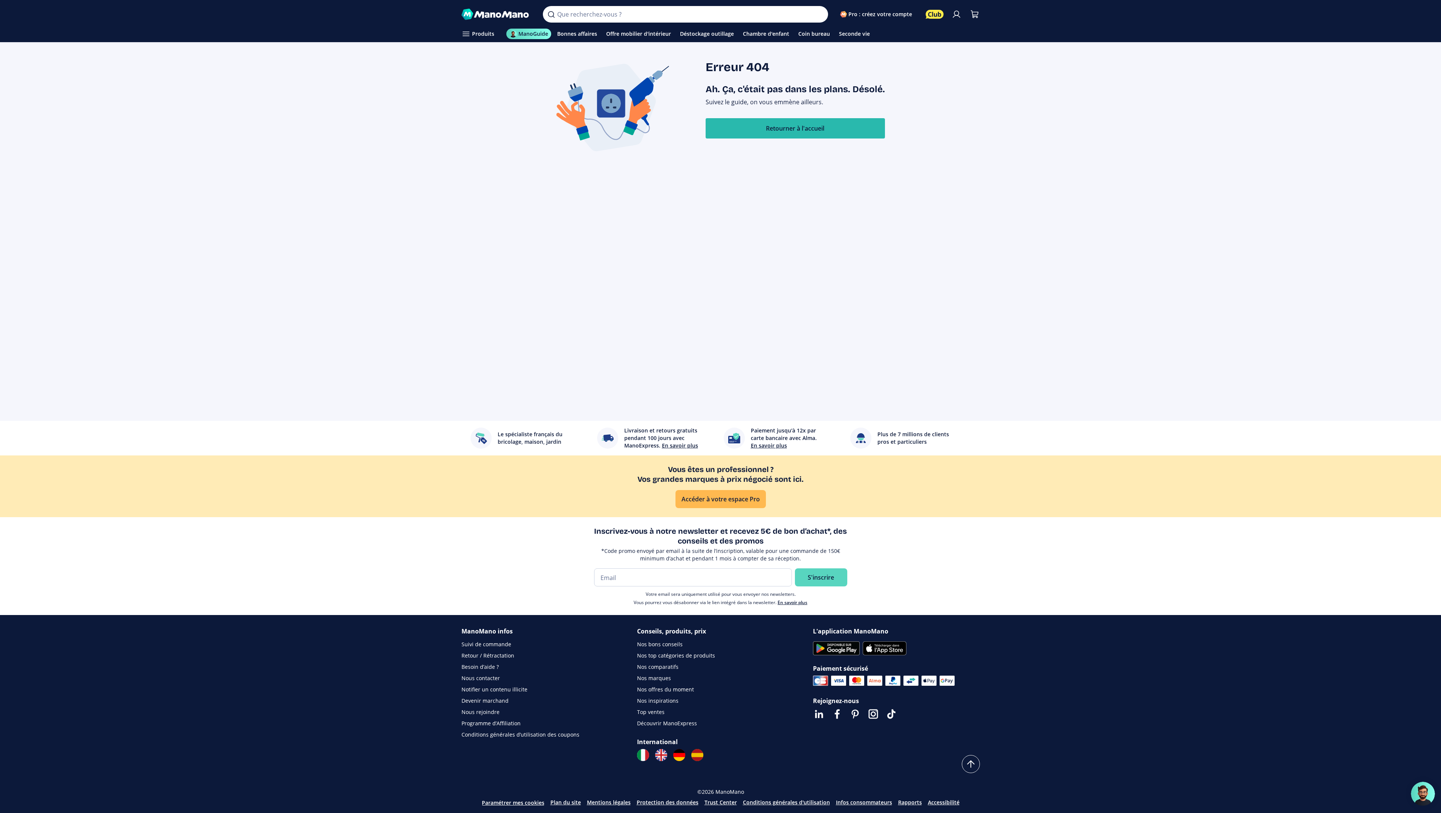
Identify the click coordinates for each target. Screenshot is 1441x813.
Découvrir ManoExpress (667, 723)
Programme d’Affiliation (491, 723)
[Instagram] (873, 714)
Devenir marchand (485, 700)
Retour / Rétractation (487, 655)
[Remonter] (971, 764)
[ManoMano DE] (679, 755)
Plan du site (565, 802)
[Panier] (974, 14)
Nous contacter (480, 678)
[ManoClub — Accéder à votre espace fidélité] (935, 14)
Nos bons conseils (660, 644)
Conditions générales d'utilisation (786, 802)
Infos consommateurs (864, 802)
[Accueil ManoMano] (496, 14)
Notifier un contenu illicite (494, 689)
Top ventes (651, 712)
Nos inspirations (657, 700)
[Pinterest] (855, 714)
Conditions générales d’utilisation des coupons (520, 734)
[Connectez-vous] (956, 14)
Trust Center (720, 802)
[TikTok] (891, 714)
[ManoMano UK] (661, 755)
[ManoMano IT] (643, 755)
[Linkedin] (819, 714)
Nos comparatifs (657, 666)
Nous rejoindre (480, 712)
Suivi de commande (486, 644)
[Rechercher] (551, 14)
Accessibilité (944, 802)
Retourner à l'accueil (795, 128)
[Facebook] (837, 714)
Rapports (910, 802)
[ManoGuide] (1423, 794)
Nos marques (654, 678)
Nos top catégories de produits (676, 655)
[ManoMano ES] (697, 755)
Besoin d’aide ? (480, 666)
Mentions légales (609, 802)
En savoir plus (792, 602)
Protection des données (667, 802)
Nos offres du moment (665, 689)
